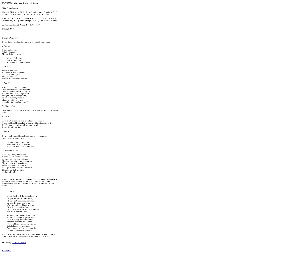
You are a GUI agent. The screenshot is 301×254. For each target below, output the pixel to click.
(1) (27, 102)
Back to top (6, 251)
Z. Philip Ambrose (19, 243)
